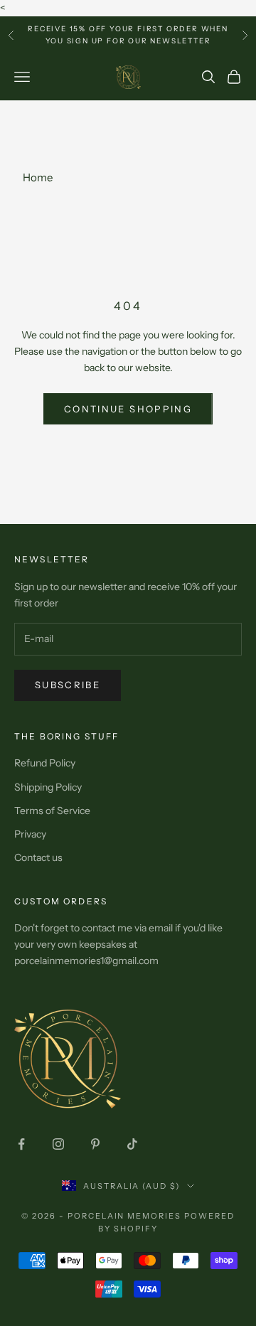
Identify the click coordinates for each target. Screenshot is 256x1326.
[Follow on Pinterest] (95, 1144)
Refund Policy (44, 762)
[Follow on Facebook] (21, 1144)
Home (38, 177)
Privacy (30, 834)
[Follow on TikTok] (132, 1144)
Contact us (38, 857)
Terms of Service (52, 810)
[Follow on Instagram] (58, 1144)
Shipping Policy (48, 787)
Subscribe (67, 684)
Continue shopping (128, 409)
